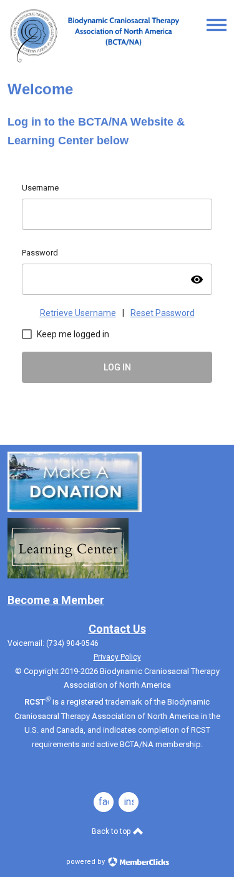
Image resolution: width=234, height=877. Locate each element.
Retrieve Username (78, 313)
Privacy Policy (117, 657)
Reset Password (162, 313)
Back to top (112, 831)
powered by (86, 862)
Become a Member (55, 600)
